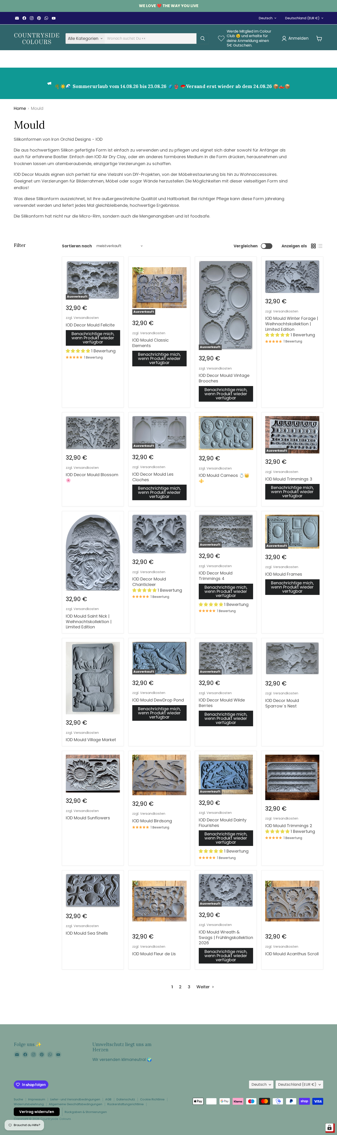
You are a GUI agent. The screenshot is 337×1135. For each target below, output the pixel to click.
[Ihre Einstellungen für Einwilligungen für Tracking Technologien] (329, 1127)
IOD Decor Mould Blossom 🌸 (92, 477)
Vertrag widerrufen (36, 1111)
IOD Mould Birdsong (152, 821)
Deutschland (302, 18)
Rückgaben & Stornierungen (86, 1112)
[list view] (320, 246)
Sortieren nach (77, 246)
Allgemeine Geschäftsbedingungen (75, 1104)
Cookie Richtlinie (152, 1099)
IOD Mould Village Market (91, 740)
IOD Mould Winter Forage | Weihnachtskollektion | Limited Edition (291, 323)
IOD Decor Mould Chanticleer (149, 581)
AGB (108, 1099)
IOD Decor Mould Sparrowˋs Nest (282, 703)
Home (20, 108)
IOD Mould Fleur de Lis (154, 954)
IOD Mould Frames (283, 574)
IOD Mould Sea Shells (87, 933)
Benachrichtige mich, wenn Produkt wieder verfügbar (93, 338)
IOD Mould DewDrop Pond (158, 700)
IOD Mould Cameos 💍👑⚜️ (224, 478)
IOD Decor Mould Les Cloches (153, 477)
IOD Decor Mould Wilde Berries (222, 702)
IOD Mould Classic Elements (150, 342)
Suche (18, 1099)
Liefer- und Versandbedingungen (75, 1099)
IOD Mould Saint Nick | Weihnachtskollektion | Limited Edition (88, 621)
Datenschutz (125, 1099)
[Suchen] (202, 38)
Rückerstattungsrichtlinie (125, 1104)
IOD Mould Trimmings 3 (288, 479)
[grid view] (313, 246)
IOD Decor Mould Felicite (90, 325)
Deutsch (266, 18)
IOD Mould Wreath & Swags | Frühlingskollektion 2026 (226, 937)
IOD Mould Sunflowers (88, 818)
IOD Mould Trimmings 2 (288, 825)
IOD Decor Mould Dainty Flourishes (222, 822)
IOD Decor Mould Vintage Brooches (224, 378)
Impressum (36, 1099)
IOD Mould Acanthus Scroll (292, 954)
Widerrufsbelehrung (29, 1104)
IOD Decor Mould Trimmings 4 (215, 575)
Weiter (203, 987)
